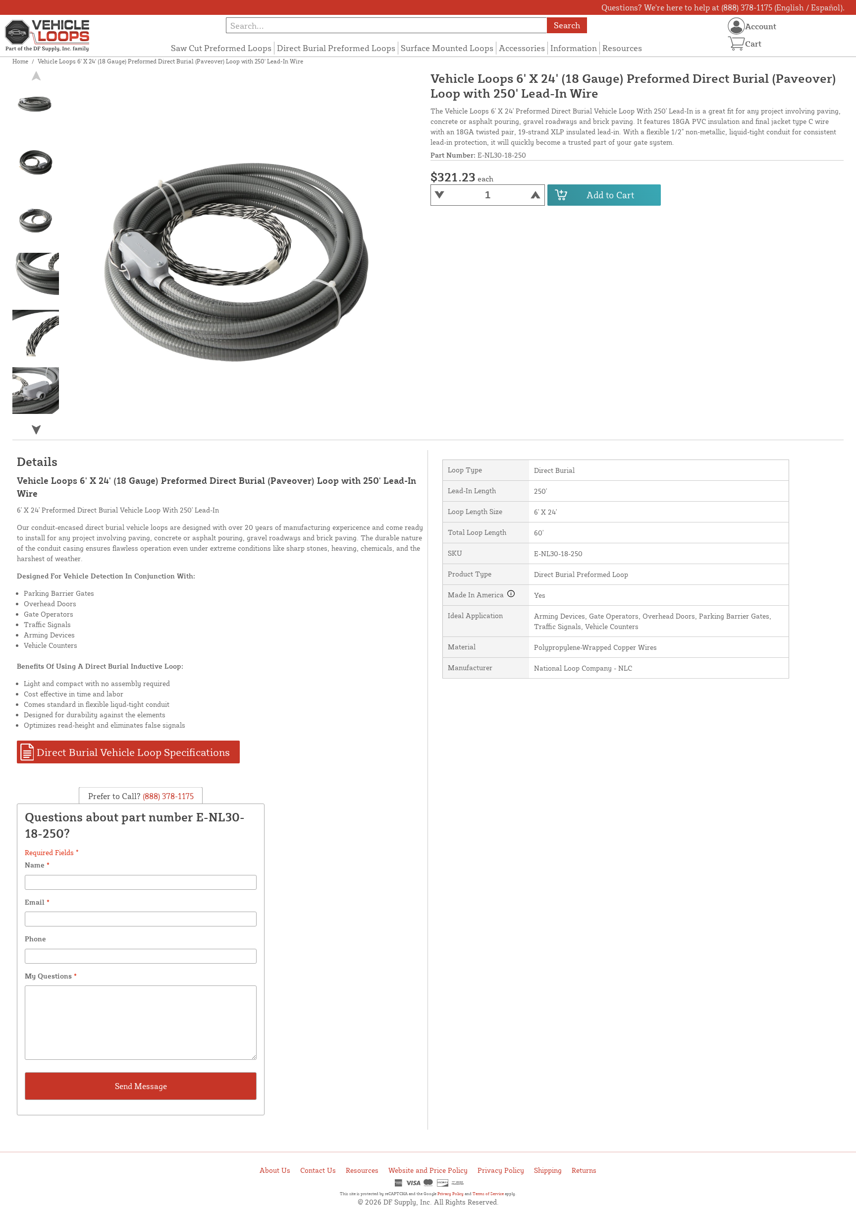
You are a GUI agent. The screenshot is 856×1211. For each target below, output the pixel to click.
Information (573, 48)
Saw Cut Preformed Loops (221, 48)
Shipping (548, 1170)
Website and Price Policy (428, 1170)
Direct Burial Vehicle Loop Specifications (133, 752)
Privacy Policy (501, 1170)
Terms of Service (488, 1193)
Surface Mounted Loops (447, 48)
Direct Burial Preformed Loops (336, 48)
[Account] (736, 26)
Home (20, 61)
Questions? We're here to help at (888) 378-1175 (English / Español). (723, 7)
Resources (622, 48)
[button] (36, 429)
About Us (275, 1170)
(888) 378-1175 (167, 796)
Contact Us (318, 1170)
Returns (584, 1170)
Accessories (522, 48)
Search (567, 25)
